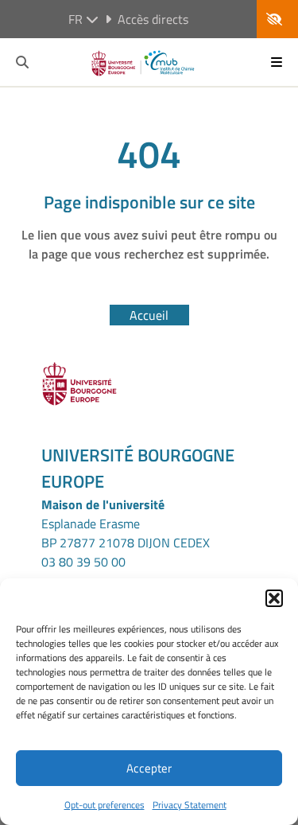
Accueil (149, 315)
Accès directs (153, 19)
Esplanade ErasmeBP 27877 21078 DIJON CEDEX (125, 533)
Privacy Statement (189, 804)
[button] (274, 598)
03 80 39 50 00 (83, 561)
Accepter (149, 768)
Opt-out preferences (104, 804)
